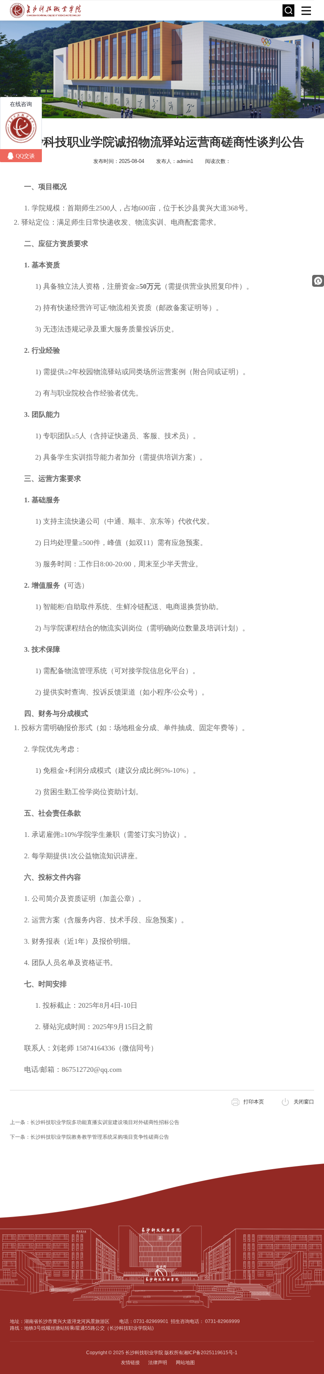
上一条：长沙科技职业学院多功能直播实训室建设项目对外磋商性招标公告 (94, 1122)
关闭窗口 (304, 1102)
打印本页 (253, 1102)
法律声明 (157, 1362)
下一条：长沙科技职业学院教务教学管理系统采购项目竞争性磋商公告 (89, 1137)
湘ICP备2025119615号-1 (210, 1352)
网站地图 (185, 1362)
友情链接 (130, 1362)
